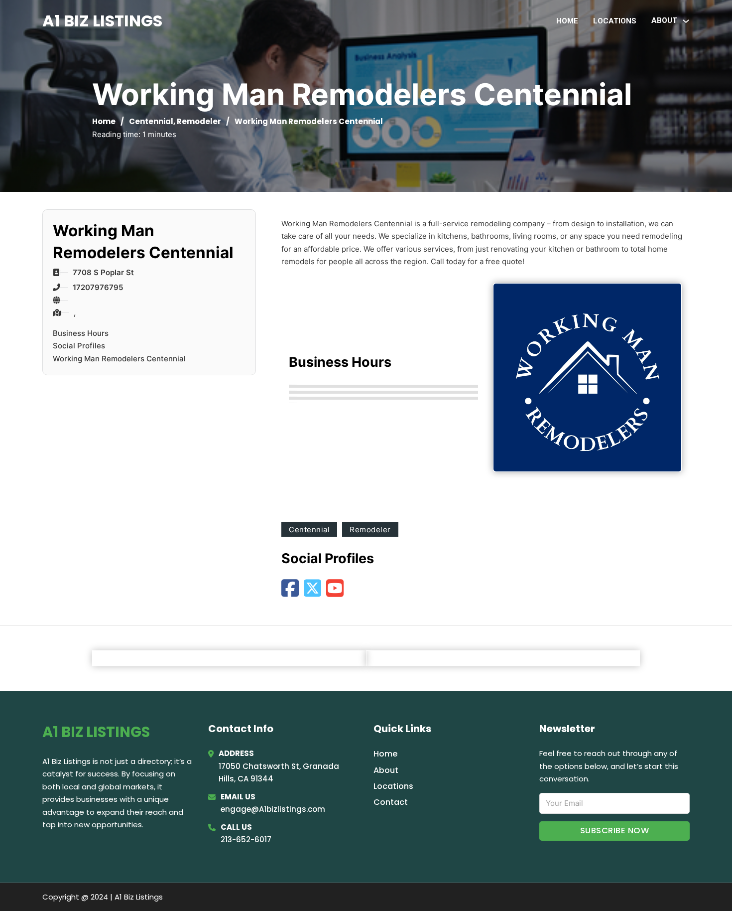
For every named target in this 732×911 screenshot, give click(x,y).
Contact (390, 802)
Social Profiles (79, 345)
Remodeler (199, 121)
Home (567, 20)
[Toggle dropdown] (686, 21)
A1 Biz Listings (102, 20)
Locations (614, 20)
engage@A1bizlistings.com (273, 809)
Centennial (151, 121)
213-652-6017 (246, 839)
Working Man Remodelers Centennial (119, 358)
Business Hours (81, 333)
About (385, 770)
